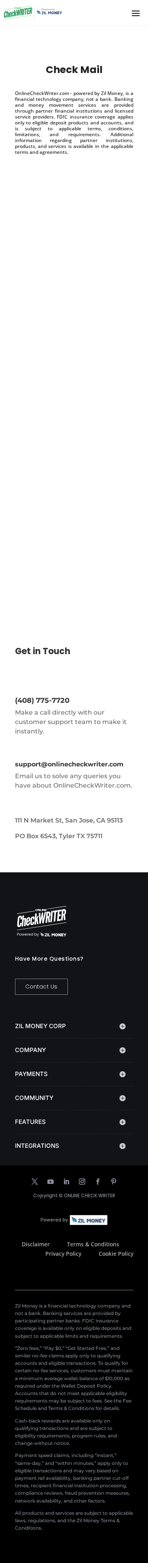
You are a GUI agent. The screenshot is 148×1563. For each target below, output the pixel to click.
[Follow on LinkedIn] (66, 1181)
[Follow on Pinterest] (113, 1181)
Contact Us (41, 986)
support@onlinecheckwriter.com (69, 764)
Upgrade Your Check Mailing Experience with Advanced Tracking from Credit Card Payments (70, 289)
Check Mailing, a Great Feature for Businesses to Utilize (64, 498)
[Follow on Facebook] (98, 1181)
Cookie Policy (116, 1253)
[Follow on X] (34, 1181)
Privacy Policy (63, 1253)
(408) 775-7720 (42, 700)
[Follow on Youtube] (50, 1181)
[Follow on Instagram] (82, 1181)
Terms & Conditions (93, 1244)
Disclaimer (36, 1244)
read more (38, 370)
